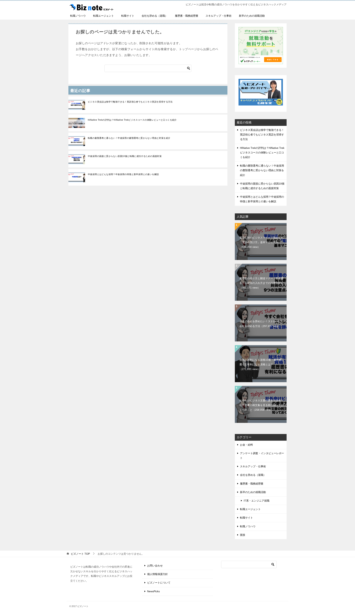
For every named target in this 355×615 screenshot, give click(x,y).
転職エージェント (103, 15)
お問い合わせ (155, 565)
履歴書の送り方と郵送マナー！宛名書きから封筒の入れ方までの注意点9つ (261, 283)
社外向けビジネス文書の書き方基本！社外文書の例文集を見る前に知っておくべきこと (261, 405)
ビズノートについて (158, 582)
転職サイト (127, 15)
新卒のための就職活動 (252, 15)
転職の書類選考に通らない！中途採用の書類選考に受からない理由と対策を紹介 (129, 138)
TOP (80, 553)
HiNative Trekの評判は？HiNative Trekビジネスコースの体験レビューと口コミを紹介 (132, 120)
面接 (242, 534)
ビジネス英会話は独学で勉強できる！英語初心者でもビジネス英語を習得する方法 (130, 101)
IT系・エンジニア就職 (256, 500)
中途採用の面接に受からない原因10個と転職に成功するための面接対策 (125, 156)
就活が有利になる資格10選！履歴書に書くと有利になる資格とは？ (261, 364)
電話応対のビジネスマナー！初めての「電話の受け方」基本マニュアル (261, 242)
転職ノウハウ (78, 15)
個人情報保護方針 (157, 574)
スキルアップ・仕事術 (218, 15)
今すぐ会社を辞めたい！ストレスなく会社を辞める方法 (261, 323)
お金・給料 (246, 444)
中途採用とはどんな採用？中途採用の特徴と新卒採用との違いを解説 (123, 174)
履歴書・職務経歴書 (186, 15)
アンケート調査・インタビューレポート (262, 455)
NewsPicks (153, 591)
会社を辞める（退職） (155, 15)
